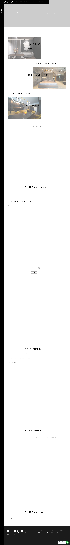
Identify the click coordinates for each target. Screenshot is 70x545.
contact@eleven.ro (50, 532)
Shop (30, 1)
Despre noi (21, 1)
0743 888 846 (38, 532)
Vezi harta (58, 533)
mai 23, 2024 (13, 93)
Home (17, 1)
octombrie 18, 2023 (14, 201)
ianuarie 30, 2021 (14, 358)
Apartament (47, 63)
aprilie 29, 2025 (38, 63)
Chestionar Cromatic (40, 1)
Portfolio (48, 13)
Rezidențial (54, 63)
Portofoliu (26, 1)
